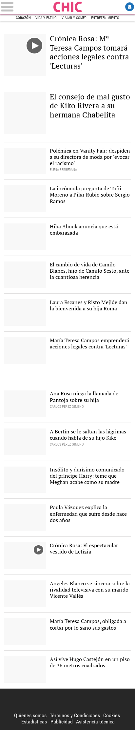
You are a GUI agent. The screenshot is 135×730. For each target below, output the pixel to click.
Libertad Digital (67, 700)
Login (129, 6)
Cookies (111, 715)
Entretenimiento (105, 18)
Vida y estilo (46, 18)
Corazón (23, 18)
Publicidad (61, 722)
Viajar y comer (74, 18)
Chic (67, 7)
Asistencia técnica (95, 722)
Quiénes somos (30, 715)
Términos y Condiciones (75, 715)
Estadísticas (34, 722)
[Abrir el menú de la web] (26, 6)
